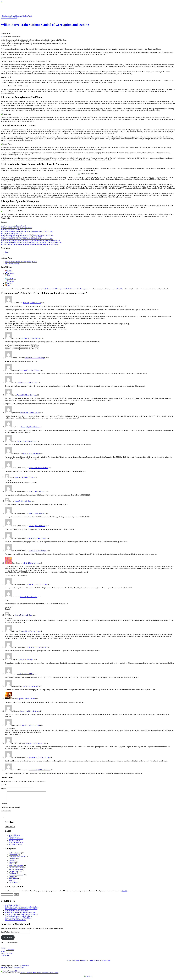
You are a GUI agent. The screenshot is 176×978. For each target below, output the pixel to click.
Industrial (12, 862)
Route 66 (12, 877)
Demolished (13, 855)
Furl (8, 285)
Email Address (6, 932)
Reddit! (9, 271)
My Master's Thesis (15, 844)
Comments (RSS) (18, 967)
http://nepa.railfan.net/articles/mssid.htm (13, 229)
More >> (124, 891)
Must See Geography (80, 288)
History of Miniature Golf (9, 18)
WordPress (25, 966)
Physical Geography (15, 869)
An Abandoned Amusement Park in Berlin (18, 916)
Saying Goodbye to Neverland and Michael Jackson (21, 907)
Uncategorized (13, 882)
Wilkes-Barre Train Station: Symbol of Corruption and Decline (45, 24)
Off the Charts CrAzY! (16, 867)
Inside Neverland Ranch (12, 905)
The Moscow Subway (12, 263)
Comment (4, 804)
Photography (75, 960)
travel (11, 880)
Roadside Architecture (16, 875)
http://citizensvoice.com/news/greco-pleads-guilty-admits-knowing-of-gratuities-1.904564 (29, 244)
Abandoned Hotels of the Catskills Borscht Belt (20, 912)
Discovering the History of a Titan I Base (18, 918)
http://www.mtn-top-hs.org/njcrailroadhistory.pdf (16, 228)
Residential (12, 873)
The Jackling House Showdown (15, 920)
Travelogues (5, 955)
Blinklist (10, 283)
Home (68, 960)
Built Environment (50, 288)
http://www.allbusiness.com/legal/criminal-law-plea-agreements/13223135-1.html (27, 231)
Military (11, 864)
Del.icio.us (10, 273)
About (14, 837)
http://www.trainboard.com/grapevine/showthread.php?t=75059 (21, 237)
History (72, 288)
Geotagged (12, 858)
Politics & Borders (15, 871)
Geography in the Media (63, 288)
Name (3, 785)
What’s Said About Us (16, 842)
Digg (8, 275)
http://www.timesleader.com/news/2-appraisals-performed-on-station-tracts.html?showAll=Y (30, 240)
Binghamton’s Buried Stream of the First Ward (17, 16)
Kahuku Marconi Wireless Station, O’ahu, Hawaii (21, 262)
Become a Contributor (16, 839)
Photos (3, 951)
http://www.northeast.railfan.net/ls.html (13, 226)
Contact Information (94, 960)
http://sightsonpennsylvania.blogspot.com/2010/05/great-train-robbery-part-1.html (27, 235)
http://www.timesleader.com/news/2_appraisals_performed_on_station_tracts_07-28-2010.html (31, 242)
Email (3, 788)
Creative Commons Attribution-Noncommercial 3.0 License (39, 973)
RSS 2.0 (119, 288)
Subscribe (8, 937)
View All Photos (14, 835)
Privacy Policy (106, 960)
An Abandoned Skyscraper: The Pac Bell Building (21, 909)
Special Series (13, 878)
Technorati (10, 281)
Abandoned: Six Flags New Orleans (16, 910)
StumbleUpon (11, 279)
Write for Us (84, 960)
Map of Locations (14, 840)
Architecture (10, 950)
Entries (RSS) (5, 967)
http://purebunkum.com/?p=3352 (11, 233)
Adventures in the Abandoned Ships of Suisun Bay (21, 914)
